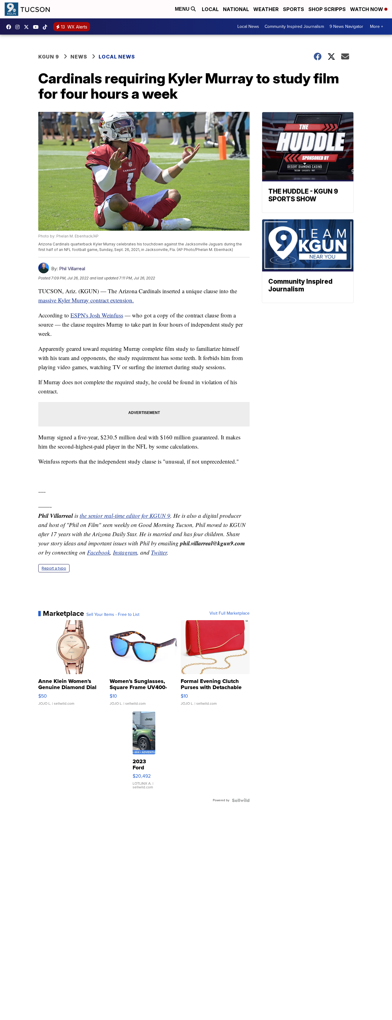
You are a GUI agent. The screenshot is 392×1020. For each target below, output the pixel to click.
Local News (248, 26)
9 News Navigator (346, 26)
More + (376, 26)
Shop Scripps (327, 9)
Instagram (125, 552)
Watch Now (367, 9)
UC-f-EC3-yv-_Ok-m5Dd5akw (37, 27)
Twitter (159, 552)
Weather (266, 9)
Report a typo (54, 568)
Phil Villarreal (72, 268)
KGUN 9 (48, 57)
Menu (183, 9)
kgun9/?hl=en (19, 27)
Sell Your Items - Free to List (112, 614)
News (78, 57)
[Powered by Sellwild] (241, 800)
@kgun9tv (46, 27)
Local (210, 9)
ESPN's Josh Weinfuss (96, 315)
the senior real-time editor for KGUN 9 (125, 515)
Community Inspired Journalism (294, 26)
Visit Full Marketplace (229, 613)
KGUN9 (28, 27)
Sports (293, 9)
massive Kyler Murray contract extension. (86, 300)
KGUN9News (10, 27)
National (236, 9)
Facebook (98, 552)
